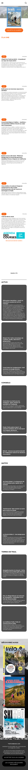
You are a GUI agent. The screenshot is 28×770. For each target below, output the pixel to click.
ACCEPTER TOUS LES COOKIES (14, 757)
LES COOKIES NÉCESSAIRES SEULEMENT (14, 763)
